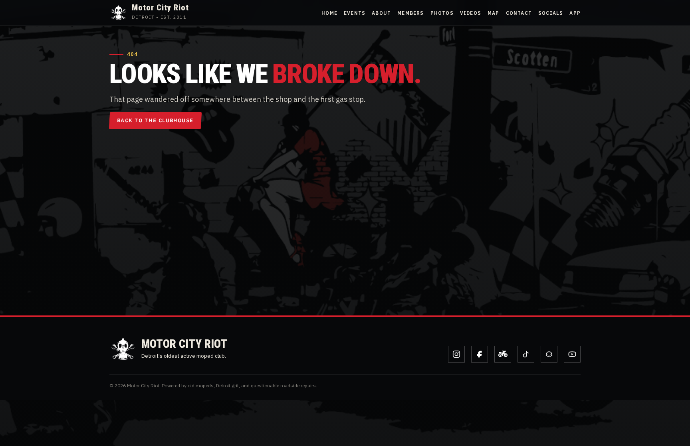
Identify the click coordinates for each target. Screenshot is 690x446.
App (575, 13)
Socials (550, 13)
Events (354, 13)
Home (329, 13)
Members (410, 13)
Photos (442, 13)
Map (494, 13)
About (381, 13)
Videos (470, 13)
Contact (519, 13)
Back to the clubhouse (155, 120)
